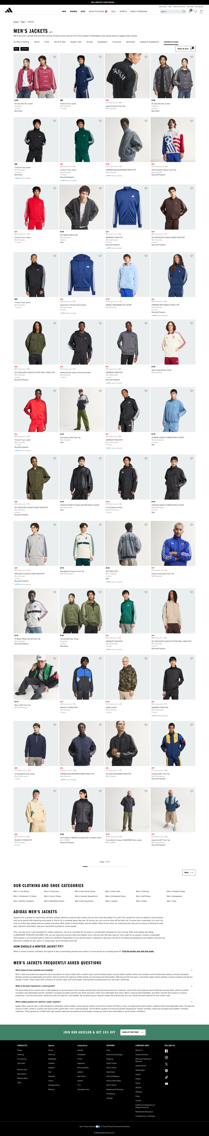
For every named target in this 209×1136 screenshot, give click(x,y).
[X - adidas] (178, 1064)
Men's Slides (141, 901)
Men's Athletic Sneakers (24, 901)
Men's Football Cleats (176, 892)
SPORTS (123, 12)
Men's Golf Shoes (143, 896)
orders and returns (179, 7)
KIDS (83, 12)
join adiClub (199, 7)
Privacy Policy (107, 1126)
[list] (104, 42)
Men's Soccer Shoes (52, 896)
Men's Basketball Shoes (54, 901)
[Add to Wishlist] (55, 57)
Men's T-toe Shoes (21, 892)
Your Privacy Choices (87, 1126)
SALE (113, 12)
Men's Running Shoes (84, 901)
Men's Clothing (142, 892)
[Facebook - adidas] (178, 1051)
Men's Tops (171, 901)
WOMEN (73, 12)
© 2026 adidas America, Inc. (104, 1133)
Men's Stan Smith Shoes (85, 892)
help (169, 7)
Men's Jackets (111, 901)
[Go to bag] (201, 12)
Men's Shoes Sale (112, 892)
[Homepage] (9, 10)
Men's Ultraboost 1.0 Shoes (25, 896)
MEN (64, 12)
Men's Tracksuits (51, 892)
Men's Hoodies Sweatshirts (86, 896)
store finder (162, 7)
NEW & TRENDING (139, 12)
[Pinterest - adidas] (178, 1071)
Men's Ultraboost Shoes (115, 896)
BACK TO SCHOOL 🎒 (98, 12)
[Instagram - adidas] (178, 1058)
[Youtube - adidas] (178, 1084)
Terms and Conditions (121, 1126)
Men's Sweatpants (174, 896)
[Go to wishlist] (195, 12)
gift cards (190, 7)
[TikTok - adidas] (178, 1077)
